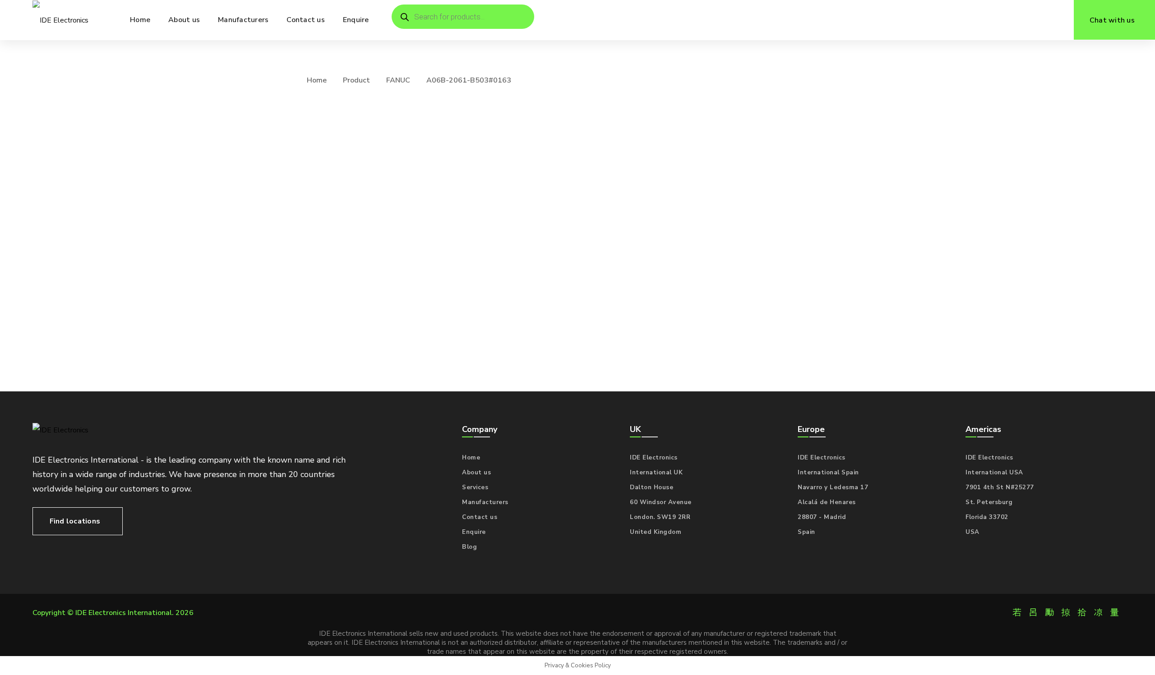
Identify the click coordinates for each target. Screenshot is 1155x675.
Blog (469, 547)
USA (972, 532)
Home (317, 80)
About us (476, 472)
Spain (806, 532)
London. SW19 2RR (660, 517)
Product (356, 80)
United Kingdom (655, 532)
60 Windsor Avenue (661, 502)
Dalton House (651, 487)
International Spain (828, 472)
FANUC (398, 80)
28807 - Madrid (822, 517)
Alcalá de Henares (827, 502)
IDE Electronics (654, 458)
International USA (994, 472)
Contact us (479, 517)
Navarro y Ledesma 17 (833, 487)
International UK (656, 472)
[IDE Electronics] (60, 20)
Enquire (474, 532)
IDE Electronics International (123, 613)
